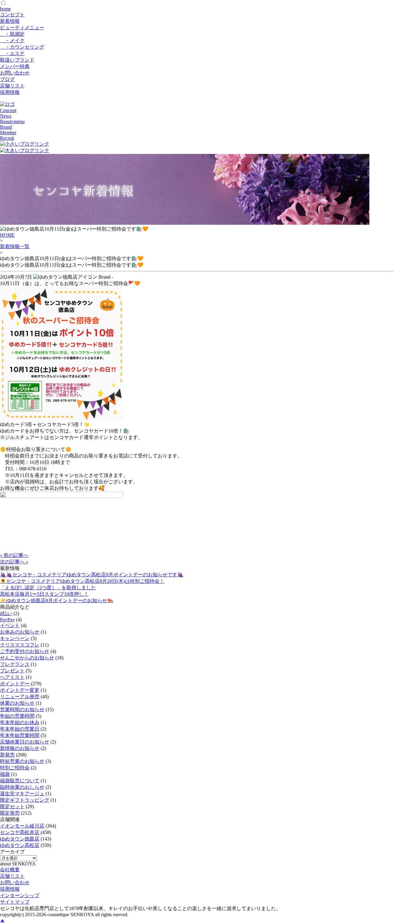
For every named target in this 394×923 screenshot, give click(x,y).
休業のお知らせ (17, 703)
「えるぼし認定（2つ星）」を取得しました (48, 587)
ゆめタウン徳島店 (19, 838)
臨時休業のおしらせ (22, 787)
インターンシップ (19, 895)
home (5, 8)
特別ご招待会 (15, 767)
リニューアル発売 (19, 696)
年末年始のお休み (19, 722)
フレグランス (15, 664)
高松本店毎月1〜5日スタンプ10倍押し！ (44, 594)
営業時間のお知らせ (22, 709)
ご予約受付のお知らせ (24, 651)
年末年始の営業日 (19, 729)
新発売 (7, 754)
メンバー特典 (15, 66)
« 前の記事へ (14, 555)
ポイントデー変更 (19, 690)
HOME (7, 235)
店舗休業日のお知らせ (24, 741)
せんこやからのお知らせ (27, 657)
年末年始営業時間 (19, 735)
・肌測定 (12, 34)
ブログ (7, 79)
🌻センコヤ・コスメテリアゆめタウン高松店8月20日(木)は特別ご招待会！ (82, 581)
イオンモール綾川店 (22, 825)
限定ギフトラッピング (24, 800)
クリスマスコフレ (19, 644)
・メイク (12, 40)
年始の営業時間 (17, 716)
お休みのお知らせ (19, 632)
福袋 (5, 774)
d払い (6, 613)
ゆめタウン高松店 (19, 845)
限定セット (12, 806)
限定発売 (10, 813)
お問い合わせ (15, 72)
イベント (10, 625)
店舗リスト (12, 85)
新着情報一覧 (15, 246)
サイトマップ (15, 902)
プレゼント (12, 670)
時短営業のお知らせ (22, 761)
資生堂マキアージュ (22, 793)
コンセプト (12, 14)
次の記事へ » (14, 561)
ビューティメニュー (22, 27)
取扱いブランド (17, 59)
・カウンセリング (22, 47)
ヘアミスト (12, 677)
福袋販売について (19, 780)
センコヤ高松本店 (19, 832)
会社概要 (10, 869)
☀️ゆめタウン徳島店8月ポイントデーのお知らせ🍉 (56, 600)
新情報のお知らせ (19, 748)
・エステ (12, 53)
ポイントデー (15, 683)
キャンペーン (15, 638)
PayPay (7, 619)
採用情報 (10, 92)
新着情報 (10, 21)
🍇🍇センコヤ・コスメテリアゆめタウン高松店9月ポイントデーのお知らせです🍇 (91, 574)
